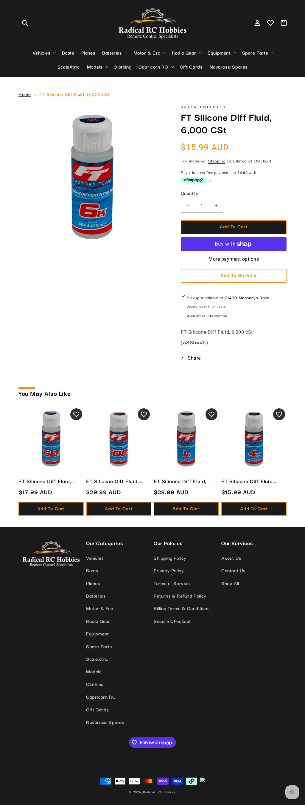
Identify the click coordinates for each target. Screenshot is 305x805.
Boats (92, 570)
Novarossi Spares (105, 721)
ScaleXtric (97, 658)
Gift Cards (97, 709)
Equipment (97, 633)
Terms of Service (172, 583)
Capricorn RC (101, 696)
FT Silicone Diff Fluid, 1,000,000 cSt (180, 481)
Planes (93, 583)
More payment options (233, 259)
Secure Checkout (172, 620)
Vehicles (95, 557)
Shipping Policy (170, 557)
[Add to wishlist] (76, 414)
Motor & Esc (99, 608)
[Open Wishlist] (270, 23)
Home (24, 93)
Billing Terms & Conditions (182, 608)
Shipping (216, 160)
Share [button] (194, 358)
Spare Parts (99, 646)
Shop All (230, 583)
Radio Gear (98, 620)
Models (94, 671)
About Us (231, 557)
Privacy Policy (169, 570)
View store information (207, 315)
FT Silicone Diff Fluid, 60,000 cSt (44, 481)
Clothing (95, 684)
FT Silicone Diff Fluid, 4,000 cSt (247, 481)
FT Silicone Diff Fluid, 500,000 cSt (112, 481)
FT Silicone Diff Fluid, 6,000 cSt (74, 93)
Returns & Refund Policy (180, 595)
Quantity (189, 192)
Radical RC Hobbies (159, 792)
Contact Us (233, 570)
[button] (25, 23)
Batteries (95, 595)
